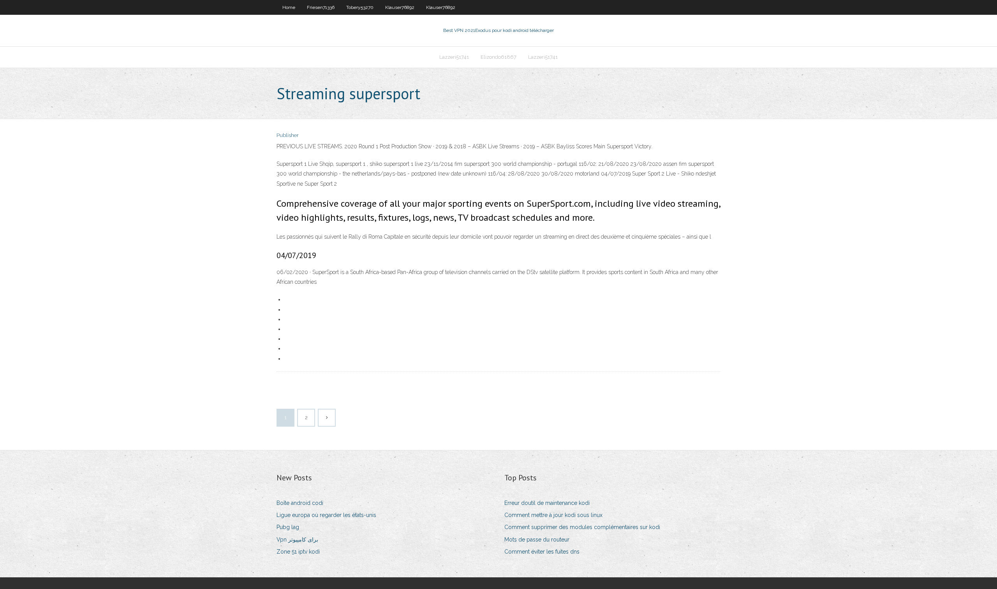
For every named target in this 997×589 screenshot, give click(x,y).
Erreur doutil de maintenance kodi (547, 503)
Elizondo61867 (498, 57)
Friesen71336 (321, 7)
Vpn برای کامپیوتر (297, 539)
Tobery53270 (359, 7)
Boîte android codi (300, 503)
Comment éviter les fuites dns (542, 552)
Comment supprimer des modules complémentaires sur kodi (582, 527)
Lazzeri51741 (454, 57)
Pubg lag (288, 527)
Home (288, 7)
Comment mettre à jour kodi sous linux (553, 515)
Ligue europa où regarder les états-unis (326, 515)
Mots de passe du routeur (536, 539)
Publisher (288, 135)
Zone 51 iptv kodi (298, 552)
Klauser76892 (399, 7)
